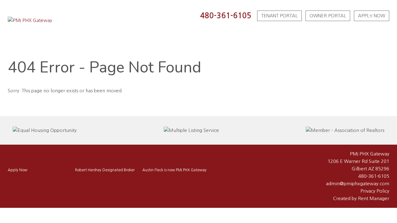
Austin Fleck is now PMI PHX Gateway (174, 170)
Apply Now (371, 15)
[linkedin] (38, 182)
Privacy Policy (374, 191)
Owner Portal (328, 15)
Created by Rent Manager (361, 198)
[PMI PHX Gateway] (30, 20)
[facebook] (12, 182)
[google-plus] (29, 182)
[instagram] (21, 182)
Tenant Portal (279, 15)
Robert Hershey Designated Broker (105, 170)
